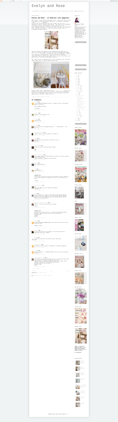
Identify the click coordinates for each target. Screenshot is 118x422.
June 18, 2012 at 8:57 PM (39, 190)
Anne (35, 169)
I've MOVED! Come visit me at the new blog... (83, 386)
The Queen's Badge (80, 109)
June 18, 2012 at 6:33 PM (39, 129)
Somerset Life (39, 22)
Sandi (35, 138)
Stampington (67, 23)
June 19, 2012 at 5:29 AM (39, 247)
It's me (35, 125)
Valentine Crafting (83, 397)
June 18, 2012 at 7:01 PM (39, 151)
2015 (77, 79)
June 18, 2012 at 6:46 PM (39, 135)
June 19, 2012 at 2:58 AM (39, 241)
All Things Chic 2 (38, 185)
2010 (77, 120)
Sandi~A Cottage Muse (38, 154)
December (79, 85)
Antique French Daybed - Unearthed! (81, 107)
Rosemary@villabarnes (38, 132)
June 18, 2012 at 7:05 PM (39, 159)
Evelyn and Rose (48, 6)
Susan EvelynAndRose (80, 23)
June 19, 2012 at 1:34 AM (39, 234)
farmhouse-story (37, 244)
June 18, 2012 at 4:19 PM (39, 109)
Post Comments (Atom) (42, 272)
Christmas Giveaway (83, 403)
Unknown (35, 119)
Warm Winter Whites (83, 379)
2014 (77, 81)
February (79, 115)
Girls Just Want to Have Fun (80, 96)
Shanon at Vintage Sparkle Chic (40, 202)
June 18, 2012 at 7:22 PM (39, 165)
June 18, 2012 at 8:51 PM (39, 171)
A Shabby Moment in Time (39, 257)
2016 (77, 78)
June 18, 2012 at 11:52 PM (39, 207)
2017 (77, 76)
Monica (35, 237)
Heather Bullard (35, 53)
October (78, 88)
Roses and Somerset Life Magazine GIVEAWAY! (80, 99)
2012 (77, 84)
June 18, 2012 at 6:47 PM (39, 142)
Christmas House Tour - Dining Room (83, 392)
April (78, 112)
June (78, 94)
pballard (36, 230)
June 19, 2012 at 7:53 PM (39, 266)
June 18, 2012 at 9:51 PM (39, 199)
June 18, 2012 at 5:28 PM (39, 122)
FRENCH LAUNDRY (37, 145)
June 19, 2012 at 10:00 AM (39, 254)
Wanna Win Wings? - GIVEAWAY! (83, 374)
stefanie (36, 113)
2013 (77, 82)
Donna (35, 193)
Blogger (67, 414)
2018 (77, 75)
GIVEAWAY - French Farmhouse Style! (83, 362)
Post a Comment (36, 268)
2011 (77, 118)
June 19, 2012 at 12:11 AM (39, 217)
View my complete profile (80, 38)
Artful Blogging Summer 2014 (83, 367)
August (78, 91)
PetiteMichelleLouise (59, 90)
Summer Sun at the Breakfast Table (80, 102)
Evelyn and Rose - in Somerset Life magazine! (81, 104)
